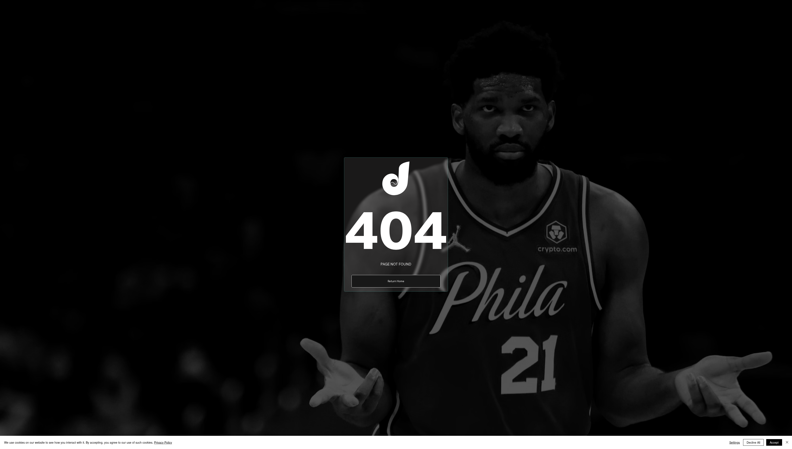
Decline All (753, 442)
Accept (774, 442)
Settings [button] (734, 442)
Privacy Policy (163, 442)
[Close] (787, 442)
